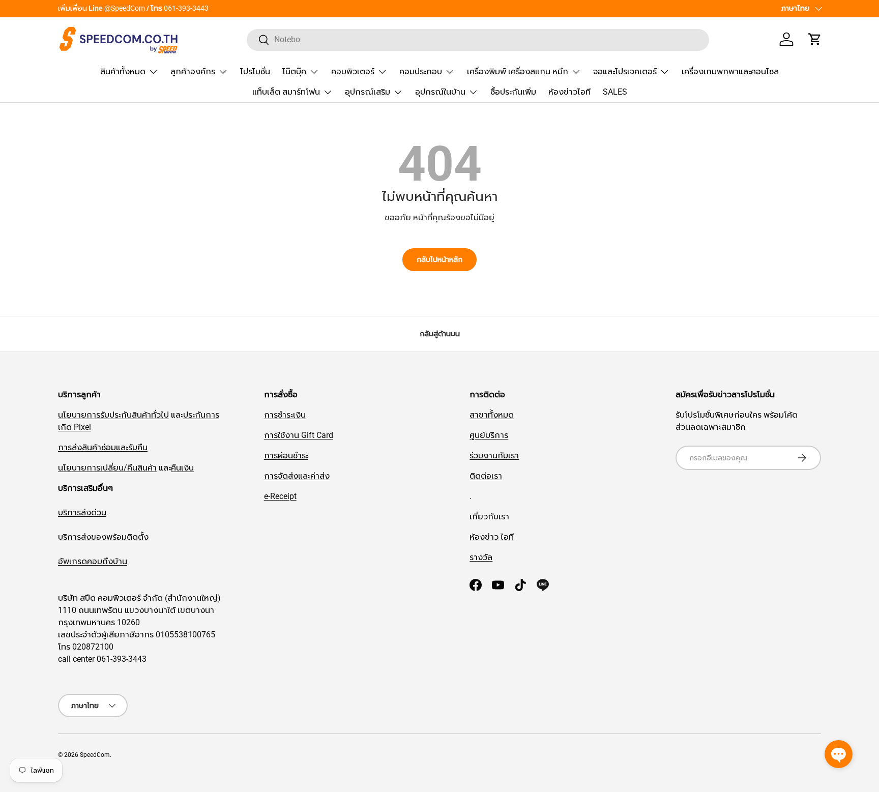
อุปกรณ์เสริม (367, 92)
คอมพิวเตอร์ (352, 71)
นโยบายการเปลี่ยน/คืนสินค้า (107, 468)
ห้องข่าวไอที (569, 92)
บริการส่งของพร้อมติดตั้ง (103, 537)
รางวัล (481, 557)
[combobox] (478, 39)
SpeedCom (95, 754)
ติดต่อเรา (486, 476)
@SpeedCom (124, 8)
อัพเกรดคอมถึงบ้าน (92, 561)
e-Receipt (280, 496)
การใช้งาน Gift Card (298, 435)
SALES (615, 92)
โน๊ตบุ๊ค (294, 71)
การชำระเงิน (285, 415)
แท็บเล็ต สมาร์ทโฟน (286, 92)
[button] (815, 39)
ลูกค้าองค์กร (192, 71)
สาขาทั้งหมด (492, 415)
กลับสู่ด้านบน (440, 334)
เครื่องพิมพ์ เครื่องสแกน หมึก (517, 71)
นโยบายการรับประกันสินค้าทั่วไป (113, 415)
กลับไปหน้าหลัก (439, 259)
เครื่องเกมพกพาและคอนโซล (730, 71)
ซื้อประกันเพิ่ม (513, 92)
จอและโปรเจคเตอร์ (625, 71)
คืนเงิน (182, 468)
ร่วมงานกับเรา (494, 455)
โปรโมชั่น (255, 71)
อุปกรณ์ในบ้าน (440, 92)
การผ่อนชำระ (286, 455)
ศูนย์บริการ (489, 435)
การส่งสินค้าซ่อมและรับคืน (103, 447)
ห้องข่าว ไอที (492, 537)
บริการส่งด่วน (82, 512)
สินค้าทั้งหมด (122, 71)
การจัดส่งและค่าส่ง (297, 476)
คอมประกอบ (420, 71)
